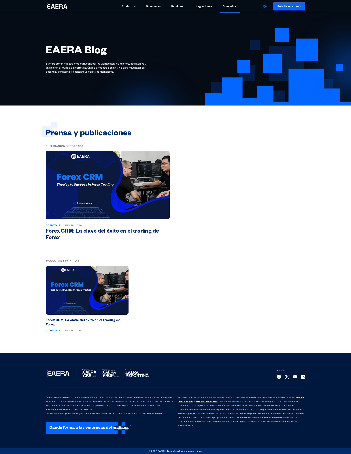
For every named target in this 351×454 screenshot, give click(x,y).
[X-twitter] (287, 377)
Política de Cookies (207, 401)
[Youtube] (295, 377)
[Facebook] (279, 377)
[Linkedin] (303, 377)
